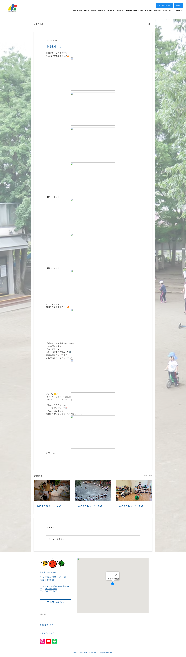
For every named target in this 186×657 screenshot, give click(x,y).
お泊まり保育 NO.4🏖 (49, 506)
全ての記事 (39, 24)
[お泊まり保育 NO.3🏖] (93, 490)
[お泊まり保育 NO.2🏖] (134, 490)
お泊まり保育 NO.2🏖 (131, 506)
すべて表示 (148, 475)
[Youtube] (48, 641)
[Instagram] (42, 641)
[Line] (54, 641)
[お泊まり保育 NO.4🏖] (52, 490)
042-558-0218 (51, 589)
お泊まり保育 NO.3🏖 (90, 506)
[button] (149, 24)
